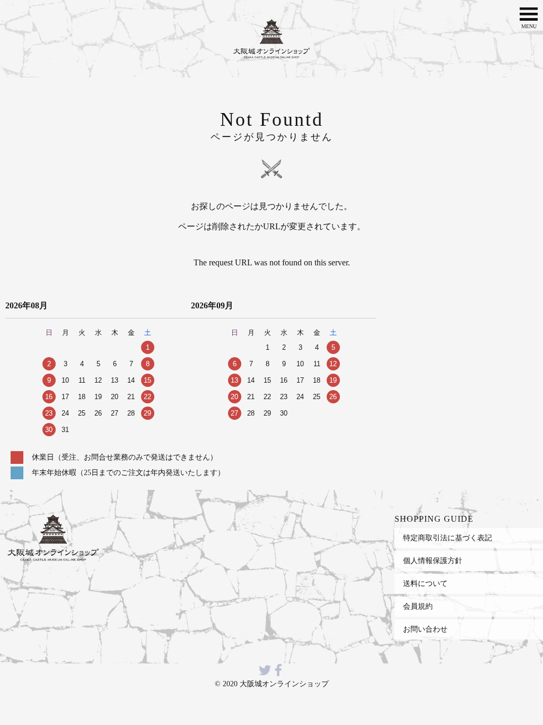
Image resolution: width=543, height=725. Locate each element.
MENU (529, 26)
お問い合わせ (425, 629)
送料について (425, 583)
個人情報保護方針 (432, 560)
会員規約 (418, 606)
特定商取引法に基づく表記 (447, 537)
